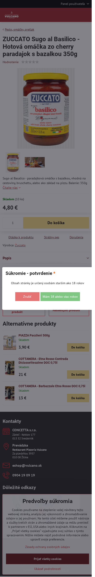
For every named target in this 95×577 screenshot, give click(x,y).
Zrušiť (27, 296)
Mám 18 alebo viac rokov (60, 296)
